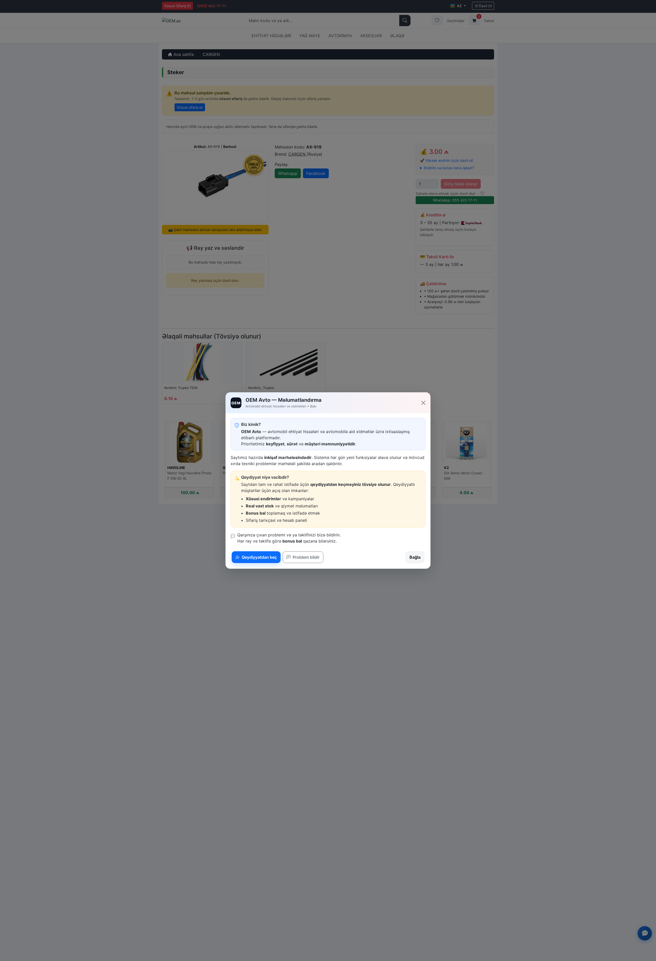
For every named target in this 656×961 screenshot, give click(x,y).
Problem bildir (306, 557)
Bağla (415, 557)
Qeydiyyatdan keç (259, 557)
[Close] (423, 403)
